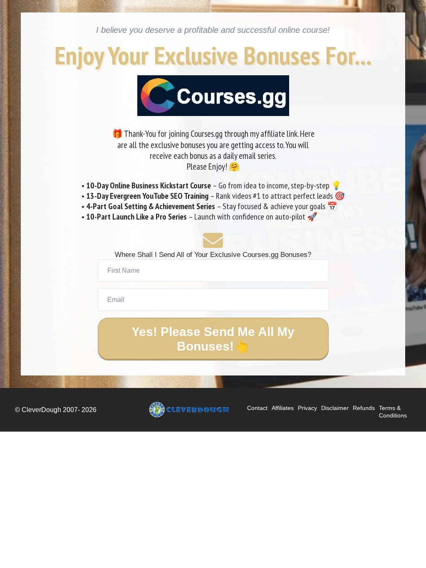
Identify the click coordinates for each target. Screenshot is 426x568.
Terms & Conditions (393, 412)
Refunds (364, 408)
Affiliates (283, 408)
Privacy (307, 408)
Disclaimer (335, 408)
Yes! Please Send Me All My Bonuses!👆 (213, 339)
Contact (257, 408)
